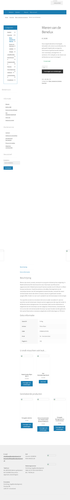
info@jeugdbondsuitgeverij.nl (12, 456)
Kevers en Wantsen (11, 45)
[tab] (27, 267)
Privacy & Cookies (10, 143)
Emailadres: (6, 160)
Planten (9, 66)
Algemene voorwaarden (9, 146)
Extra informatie (25, 272)
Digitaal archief (10, 120)
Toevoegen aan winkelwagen (52, 71)
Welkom (11, 12)
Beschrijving (23, 267)
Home (6, 17)
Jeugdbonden (11, 54)
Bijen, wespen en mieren (21, 17)
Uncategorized (11, 69)
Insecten (11, 17)
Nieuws (26, 12)
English (9, 32)
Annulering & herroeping (9, 139)
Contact (8, 133)
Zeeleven (9, 72)
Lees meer (43, 381)
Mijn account (33, 12)
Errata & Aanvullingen (11, 110)
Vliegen (11, 51)
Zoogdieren (10, 80)
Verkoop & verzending (11, 135)
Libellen (11, 49)
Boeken (17, 12)
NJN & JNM (8, 107)
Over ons (8, 117)
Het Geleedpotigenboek (11, 113)
